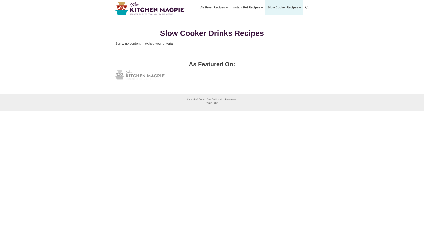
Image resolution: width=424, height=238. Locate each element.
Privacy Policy (212, 103)
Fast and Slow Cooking (150, 8)
